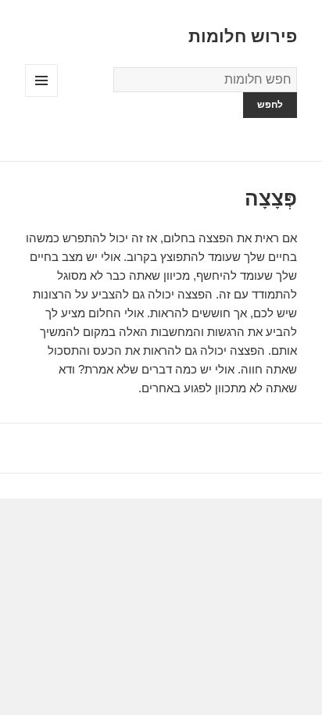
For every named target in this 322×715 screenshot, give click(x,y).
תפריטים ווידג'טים (41, 96)
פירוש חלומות (242, 36)
